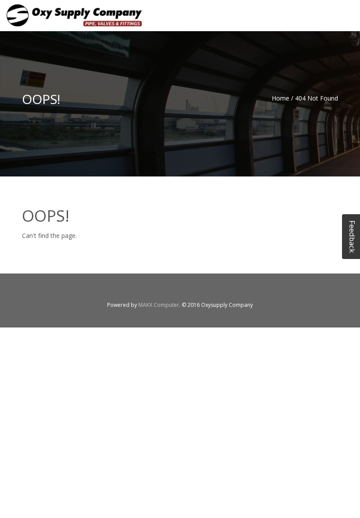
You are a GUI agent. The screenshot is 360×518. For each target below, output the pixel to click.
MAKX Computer (158, 305)
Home (280, 98)
